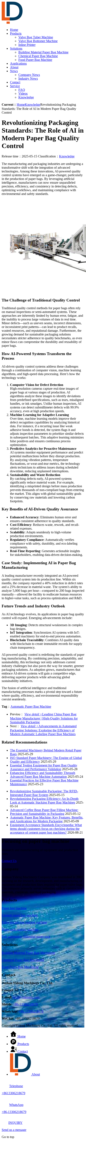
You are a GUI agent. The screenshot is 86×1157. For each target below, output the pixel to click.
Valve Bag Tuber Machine (35, 37)
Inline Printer (26, 44)
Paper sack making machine (20, 929)
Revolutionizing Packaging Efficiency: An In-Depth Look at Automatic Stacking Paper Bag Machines (44, 800)
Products (16, 33)
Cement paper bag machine (20, 915)
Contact (15, 82)
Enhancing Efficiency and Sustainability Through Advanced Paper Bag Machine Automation (42, 774)
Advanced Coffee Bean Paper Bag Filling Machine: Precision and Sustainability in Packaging (44, 811)
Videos (23, 93)
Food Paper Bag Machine (35, 60)
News (14, 71)
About (14, 67)
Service (15, 86)
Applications (18, 63)
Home (14, 29)
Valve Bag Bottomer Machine (38, 41)
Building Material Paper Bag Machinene (28, 953)
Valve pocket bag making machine (24, 922)
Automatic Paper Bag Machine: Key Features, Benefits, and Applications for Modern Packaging (46, 819)
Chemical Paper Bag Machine (38, 56)
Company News (29, 75)
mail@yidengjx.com (26, 997)
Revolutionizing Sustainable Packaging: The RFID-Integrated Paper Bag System (44, 793)
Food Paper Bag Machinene (20, 967)
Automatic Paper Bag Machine (30, 706)
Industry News (28, 78)
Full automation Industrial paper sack (26, 936)
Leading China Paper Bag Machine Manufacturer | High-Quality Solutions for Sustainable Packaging (44, 718)
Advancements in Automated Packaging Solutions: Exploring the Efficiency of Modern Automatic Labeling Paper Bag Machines (43, 730)
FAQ (21, 90)
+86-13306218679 (25, 1004)
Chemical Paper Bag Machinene (23, 960)
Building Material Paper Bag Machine (43, 52)
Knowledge (26, 97)
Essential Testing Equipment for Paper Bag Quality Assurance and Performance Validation (43, 767)
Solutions (16, 48)
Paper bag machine (14, 908)
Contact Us (9, 861)
